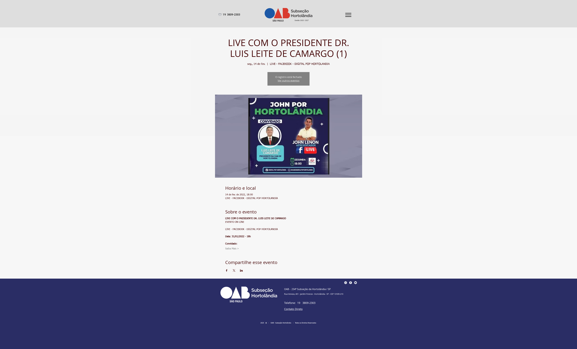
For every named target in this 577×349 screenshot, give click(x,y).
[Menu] (348, 14)
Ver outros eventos (288, 80)
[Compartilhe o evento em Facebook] (226, 270)
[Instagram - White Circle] (345, 282)
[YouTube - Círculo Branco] (355, 282)
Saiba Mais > (232, 249)
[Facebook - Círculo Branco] (350, 282)
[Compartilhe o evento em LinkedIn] (241, 270)
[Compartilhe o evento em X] (234, 270)
